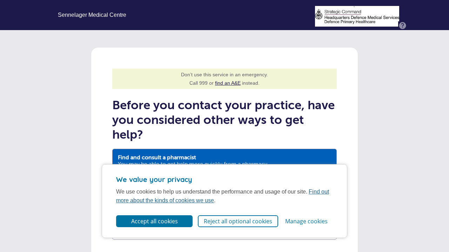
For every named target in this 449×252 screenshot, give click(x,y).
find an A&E (228, 83)
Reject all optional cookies (238, 221)
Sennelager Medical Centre (92, 15)
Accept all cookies (154, 221)
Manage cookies (306, 221)
